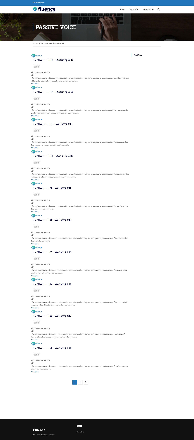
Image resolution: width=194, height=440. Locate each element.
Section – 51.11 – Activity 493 (53, 124)
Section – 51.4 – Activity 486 (53, 348)
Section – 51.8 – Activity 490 (52, 220)
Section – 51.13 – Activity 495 (53, 60)
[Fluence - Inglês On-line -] (44, 9)
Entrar (42, 3)
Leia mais (34, 84)
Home (122, 9)
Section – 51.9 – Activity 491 (52, 188)
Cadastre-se (37, 3)
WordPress (138, 55)
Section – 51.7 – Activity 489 (52, 252)
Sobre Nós (133, 9)
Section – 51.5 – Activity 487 (52, 316)
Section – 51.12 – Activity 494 (53, 92)
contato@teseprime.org (46, 435)
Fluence (39, 55)
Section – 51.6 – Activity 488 (52, 284)
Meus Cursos (148, 9)
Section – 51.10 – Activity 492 (53, 156)
